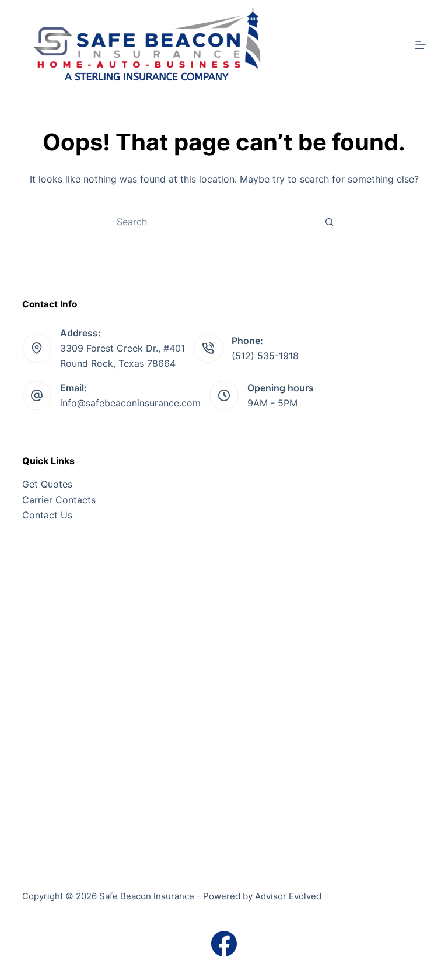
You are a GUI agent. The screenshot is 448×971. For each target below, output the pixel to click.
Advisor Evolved (288, 896)
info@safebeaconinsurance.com (130, 403)
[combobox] (213, 221)
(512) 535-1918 (265, 356)
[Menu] (420, 45)
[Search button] (329, 222)
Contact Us (47, 515)
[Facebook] (224, 943)
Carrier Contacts (59, 500)
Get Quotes (47, 484)
